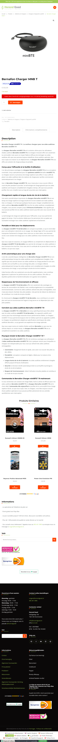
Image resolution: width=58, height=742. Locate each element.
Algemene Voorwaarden (9, 663)
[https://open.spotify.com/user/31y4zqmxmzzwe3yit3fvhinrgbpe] (50, 641)
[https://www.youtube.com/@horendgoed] (41, 641)
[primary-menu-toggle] (54, 7)
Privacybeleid (6, 667)
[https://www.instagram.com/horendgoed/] (36, 641)
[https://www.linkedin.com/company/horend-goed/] (46, 641)
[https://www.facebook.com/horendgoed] (31, 641)
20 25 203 (34, 623)
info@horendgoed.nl (35, 621)
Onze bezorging (7, 659)
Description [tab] (16, 130)
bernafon (6, 121)
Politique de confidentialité (44, 729)
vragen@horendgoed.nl (16, 527)
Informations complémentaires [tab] (36, 130)
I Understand (42, 741)
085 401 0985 (38, 524)
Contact (4, 655)
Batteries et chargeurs (13, 119)
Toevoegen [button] (15, 447)
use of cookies (34, 741)
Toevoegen (16, 102)
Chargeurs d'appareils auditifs (28, 119)
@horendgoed (11, 623)
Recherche (54, 540)
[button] (53, 20)
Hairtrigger (32, 729)
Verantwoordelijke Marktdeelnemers (13, 688)
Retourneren (6, 674)
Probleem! (5, 671)
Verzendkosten (6, 678)
